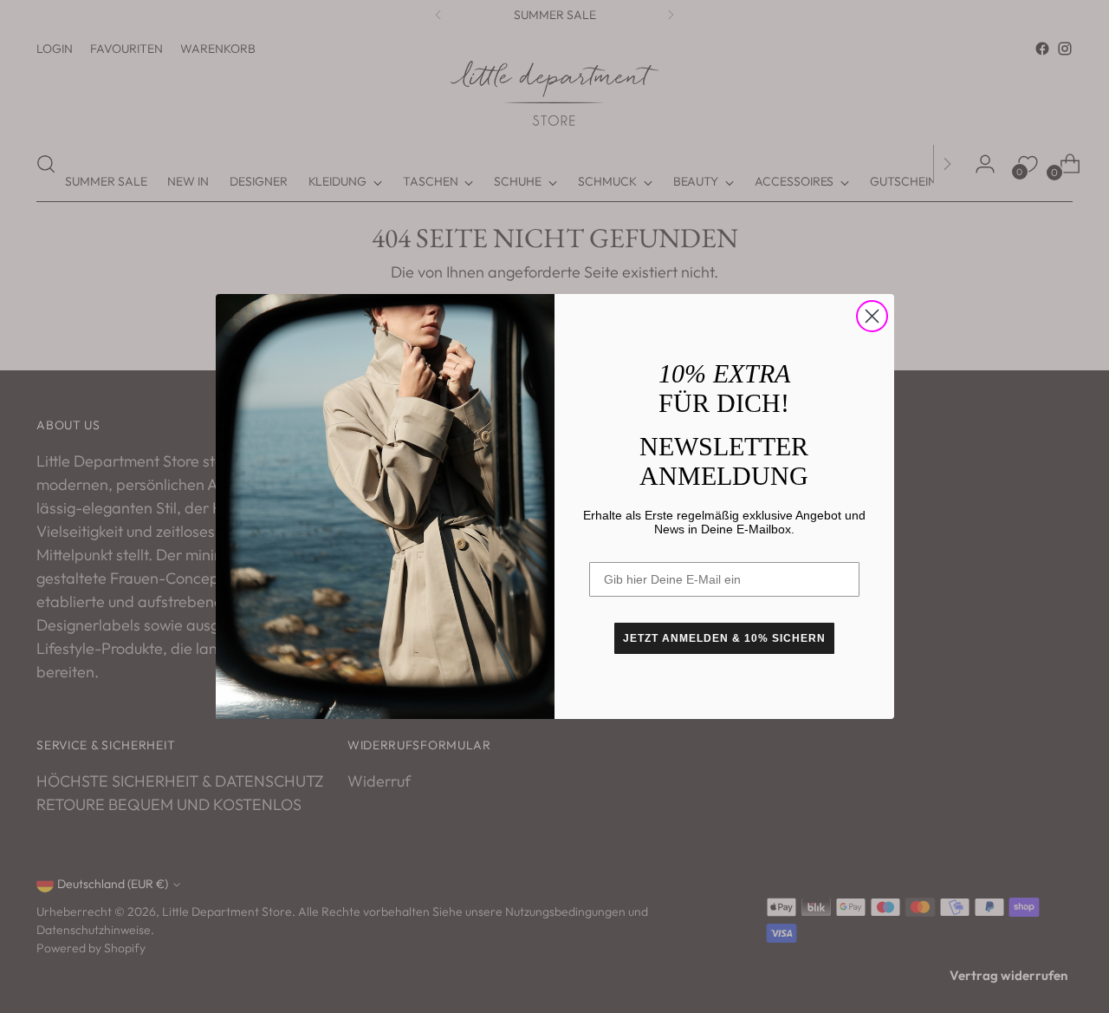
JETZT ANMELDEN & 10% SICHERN (724, 638)
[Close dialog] (872, 316)
